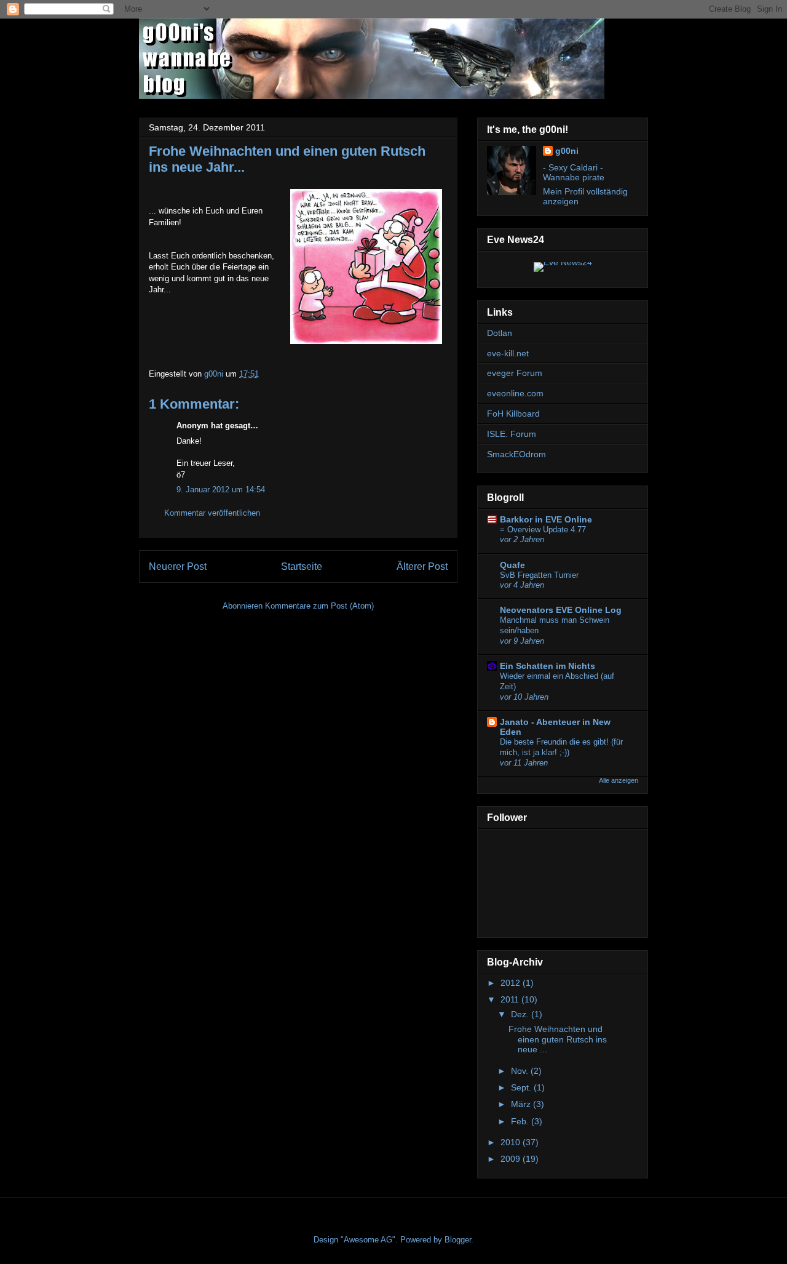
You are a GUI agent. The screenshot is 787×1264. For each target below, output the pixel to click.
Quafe (512, 565)
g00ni (567, 151)
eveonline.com (515, 393)
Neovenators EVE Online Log (561, 610)
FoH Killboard (513, 413)
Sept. (522, 1087)
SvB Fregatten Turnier (539, 575)
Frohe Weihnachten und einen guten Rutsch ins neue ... (557, 1039)
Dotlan (499, 333)
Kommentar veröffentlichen (212, 513)
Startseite (301, 566)
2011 (510, 999)
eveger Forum (514, 373)
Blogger (458, 1239)
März (522, 1104)
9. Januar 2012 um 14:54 (220, 489)
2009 (511, 1159)
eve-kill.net (508, 353)
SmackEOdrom (516, 454)
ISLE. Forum (511, 434)
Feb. (521, 1121)
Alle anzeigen (618, 780)
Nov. (521, 1071)
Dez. (521, 1014)
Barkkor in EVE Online (546, 519)
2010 (511, 1142)
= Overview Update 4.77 (543, 529)
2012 (511, 983)
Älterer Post (422, 566)
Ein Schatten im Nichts (547, 666)
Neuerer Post (178, 566)
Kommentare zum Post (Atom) (319, 605)
